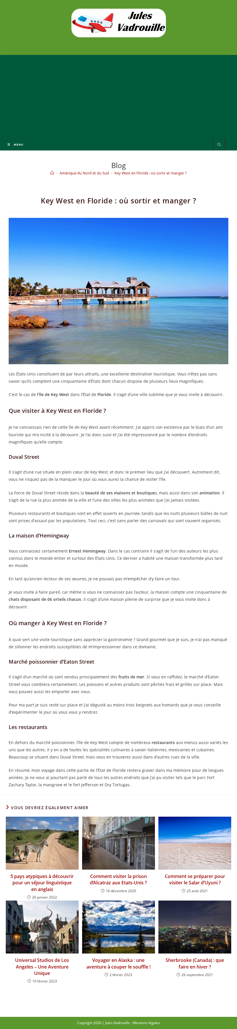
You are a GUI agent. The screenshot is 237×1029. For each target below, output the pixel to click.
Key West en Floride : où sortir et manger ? (150, 173)
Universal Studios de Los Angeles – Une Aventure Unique (42, 966)
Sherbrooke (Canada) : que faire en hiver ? (195, 963)
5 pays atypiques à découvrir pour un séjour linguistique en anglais (42, 882)
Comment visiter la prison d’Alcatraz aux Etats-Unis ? (118, 879)
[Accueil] (52, 173)
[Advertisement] (118, 95)
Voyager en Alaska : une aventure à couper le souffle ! (118, 963)
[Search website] (219, 145)
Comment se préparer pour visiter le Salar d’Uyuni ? (195, 879)
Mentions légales (146, 1022)
